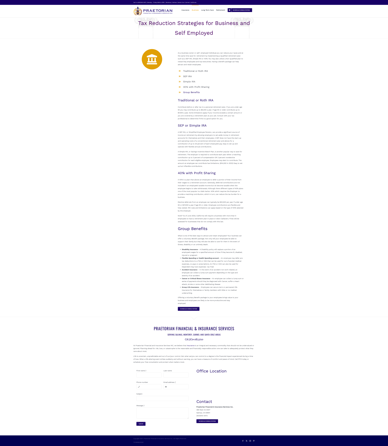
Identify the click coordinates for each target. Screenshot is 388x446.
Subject (139, 394)
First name (141, 371)
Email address (169, 382)
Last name (167, 371)
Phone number (142, 382)
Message (140, 406)
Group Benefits (191, 92)
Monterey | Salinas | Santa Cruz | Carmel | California (181, 2)
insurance (191, 345)
